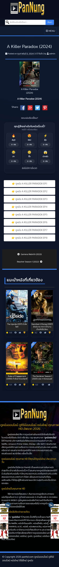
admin (52, 54)
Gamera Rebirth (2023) (31, 254)
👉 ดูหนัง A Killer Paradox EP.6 (29, 222)
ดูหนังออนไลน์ (13, 434)
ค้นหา (50, 22)
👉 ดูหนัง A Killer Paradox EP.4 (29, 207)
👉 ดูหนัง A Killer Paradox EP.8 (29, 238)
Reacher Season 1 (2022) (28, 262)
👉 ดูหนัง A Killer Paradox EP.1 (29, 183)
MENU (51, 32)
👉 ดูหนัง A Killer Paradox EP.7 (29, 230)
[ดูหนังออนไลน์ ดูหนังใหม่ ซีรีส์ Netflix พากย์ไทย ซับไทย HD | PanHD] (27, 8)
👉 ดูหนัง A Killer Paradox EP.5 (29, 214)
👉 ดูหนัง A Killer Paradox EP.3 (29, 199)
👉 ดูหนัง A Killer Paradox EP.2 (29, 191)
